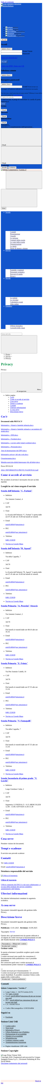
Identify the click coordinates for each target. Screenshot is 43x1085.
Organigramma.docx (8, 458)
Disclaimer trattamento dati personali (14, 1063)
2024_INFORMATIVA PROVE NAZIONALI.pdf (19, 470)
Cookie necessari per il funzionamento (15, 971)
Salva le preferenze (18, 979)
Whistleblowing (11, 1038)
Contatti (13, 406)
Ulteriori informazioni (18, 408)
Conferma (12, 167)
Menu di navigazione (29, 390)
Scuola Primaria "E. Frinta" (14, 663)
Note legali (9, 1028)
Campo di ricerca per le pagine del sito (15, 332)
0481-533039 (10, 540)
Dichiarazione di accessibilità (16, 1034)
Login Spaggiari (18, 95)
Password (26, 54)
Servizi (8, 356)
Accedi (4, 40)
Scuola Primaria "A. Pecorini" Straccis (19, 606)
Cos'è (12, 397)
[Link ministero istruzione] (11, 4)
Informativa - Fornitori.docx (11, 439)
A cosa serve (14, 410)
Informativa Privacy (13, 1030)
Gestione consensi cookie (15, 1040)
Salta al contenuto (7, 2)
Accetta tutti (9, 946)
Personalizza (6, 944)
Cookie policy (11, 1026)
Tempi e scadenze (16, 403)
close (3, 208)
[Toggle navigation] (19, 198)
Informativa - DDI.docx (9, 435)
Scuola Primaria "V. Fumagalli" (16, 721)
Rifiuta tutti (19, 944)
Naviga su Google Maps (14, 544)
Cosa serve (14, 401)
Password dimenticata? (9, 58)
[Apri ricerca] (24, 180)
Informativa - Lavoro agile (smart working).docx (18, 443)
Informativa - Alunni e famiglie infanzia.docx (17, 425)
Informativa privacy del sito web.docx (14, 454)
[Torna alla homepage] (21, 170)
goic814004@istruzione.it (15, 524)
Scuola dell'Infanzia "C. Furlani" (16, 491)
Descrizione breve (16, 412)
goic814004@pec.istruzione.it (16, 532)
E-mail (25, 87)
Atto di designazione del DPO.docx (14, 451)
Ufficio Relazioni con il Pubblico (17, 1032)
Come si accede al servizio (19, 399)
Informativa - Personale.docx (11, 447)
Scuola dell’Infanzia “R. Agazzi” (16, 548)
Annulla (4, 167)
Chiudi (4, 110)
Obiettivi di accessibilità (14, 1036)
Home (8, 354)
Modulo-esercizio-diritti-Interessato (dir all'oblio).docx (20, 462)
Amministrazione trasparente (16, 1042)
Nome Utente (27, 51)
